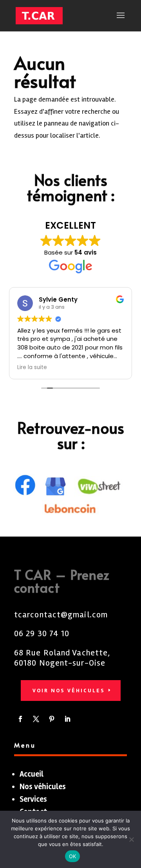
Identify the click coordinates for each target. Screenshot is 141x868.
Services (33, 799)
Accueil (31, 774)
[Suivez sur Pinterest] (51, 719)
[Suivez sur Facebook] (20, 719)
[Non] (131, 839)
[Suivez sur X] (36, 719)
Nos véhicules (43, 787)
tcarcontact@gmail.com (61, 615)
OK (72, 856)
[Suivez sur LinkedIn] (67, 719)
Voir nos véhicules (69, 690)
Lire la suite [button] (32, 367)
